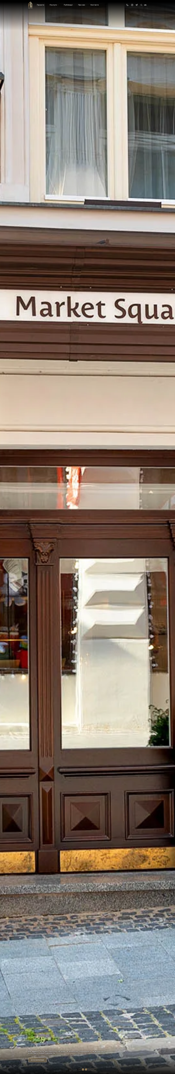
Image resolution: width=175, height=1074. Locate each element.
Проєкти (40, 5)
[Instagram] (132, 5)
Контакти (95, 5)
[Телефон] (127, 4)
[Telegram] (136, 5)
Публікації (68, 5)
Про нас (81, 5)
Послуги (53, 5)
